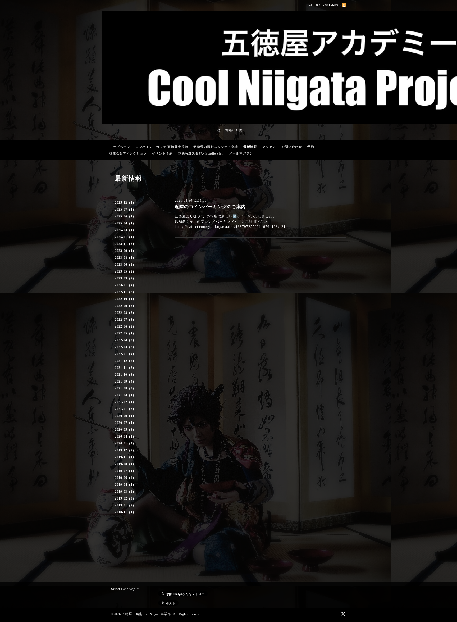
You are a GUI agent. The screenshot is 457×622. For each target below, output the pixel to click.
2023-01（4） (125, 285)
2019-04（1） (125, 485)
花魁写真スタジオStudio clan (201, 153)
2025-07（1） (125, 209)
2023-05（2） (125, 271)
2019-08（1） (125, 464)
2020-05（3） (125, 430)
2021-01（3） (125, 409)
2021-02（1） (125, 402)
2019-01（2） (125, 505)
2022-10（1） (125, 299)
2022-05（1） (125, 333)
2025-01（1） (125, 237)
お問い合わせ (291, 147)
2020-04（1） (125, 436)
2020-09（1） (125, 416)
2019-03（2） (125, 491)
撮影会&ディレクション (128, 153)
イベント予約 (162, 153)
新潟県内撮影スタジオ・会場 (215, 147)
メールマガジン (241, 153)
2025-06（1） (125, 216)
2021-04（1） (125, 395)
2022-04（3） (125, 340)
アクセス (269, 147)
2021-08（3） (125, 388)
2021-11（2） (125, 368)
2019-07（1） (125, 471)
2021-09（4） (125, 381)
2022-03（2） (125, 347)
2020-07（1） (125, 423)
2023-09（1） (125, 251)
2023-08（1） (125, 258)
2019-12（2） (125, 450)
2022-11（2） (125, 292)
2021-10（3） (125, 374)
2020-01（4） (125, 443)
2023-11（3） (125, 244)
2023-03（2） (125, 278)
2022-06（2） (125, 326)
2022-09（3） (125, 306)
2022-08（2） (125, 313)
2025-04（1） (125, 223)
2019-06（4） (125, 478)
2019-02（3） (125, 498)
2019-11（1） (125, 457)
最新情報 (250, 147)
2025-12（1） (125, 203)
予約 (310, 147)
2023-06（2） (125, 264)
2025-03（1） (125, 230)
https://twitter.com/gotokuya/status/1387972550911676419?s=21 (230, 227)
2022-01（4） (125, 354)
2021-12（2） (125, 361)
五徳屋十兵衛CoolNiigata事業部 (146, 614)
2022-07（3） (125, 319)
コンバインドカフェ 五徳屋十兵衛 (161, 147)
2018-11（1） (125, 512)
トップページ (119, 147)
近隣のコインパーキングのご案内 (210, 206)
